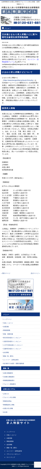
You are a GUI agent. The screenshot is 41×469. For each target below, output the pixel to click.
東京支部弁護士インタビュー (12, 338)
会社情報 (6, 352)
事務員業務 (6, 330)
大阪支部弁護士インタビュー (12, 341)
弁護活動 (6, 327)
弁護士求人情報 (8, 408)
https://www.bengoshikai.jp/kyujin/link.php (18, 80)
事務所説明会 (7, 401)
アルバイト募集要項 (9, 384)
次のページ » (35, 273)
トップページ (7, 319)
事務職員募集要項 (8, 380)
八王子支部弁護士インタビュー (13, 345)
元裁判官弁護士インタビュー (12, 349)
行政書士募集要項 (8, 377)
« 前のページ (5, 273)
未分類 (5, 412)
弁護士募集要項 (8, 373)
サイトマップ (11, 457)
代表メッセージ (8, 323)
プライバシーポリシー (13, 454)
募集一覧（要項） (8, 356)
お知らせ (6, 394)
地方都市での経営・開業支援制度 (13, 363)
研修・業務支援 (8, 334)
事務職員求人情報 (8, 405)
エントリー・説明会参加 (11, 360)
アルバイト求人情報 (9, 397)
